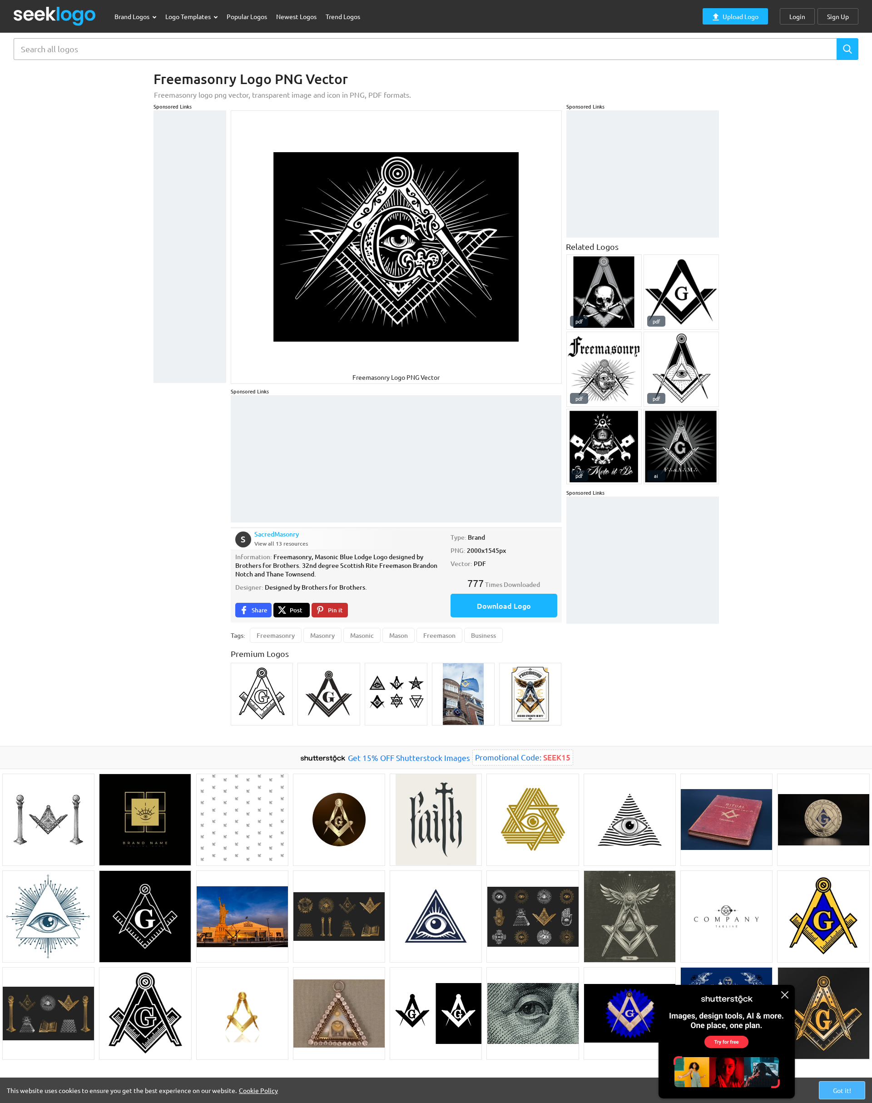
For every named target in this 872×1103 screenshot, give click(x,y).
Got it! (842, 1090)
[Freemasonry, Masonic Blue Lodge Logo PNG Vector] (604, 369)
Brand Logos (132, 16)
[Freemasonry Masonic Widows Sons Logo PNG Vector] (604, 446)
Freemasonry (276, 635)
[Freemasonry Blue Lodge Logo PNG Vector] (681, 292)
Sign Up (838, 16)
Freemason (439, 635)
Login (797, 16)
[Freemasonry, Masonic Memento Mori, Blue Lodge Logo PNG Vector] (604, 292)
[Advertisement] (190, 246)
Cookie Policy (258, 1090)
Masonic (362, 635)
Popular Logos (247, 16)
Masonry (322, 635)
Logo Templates (188, 16)
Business (483, 635)
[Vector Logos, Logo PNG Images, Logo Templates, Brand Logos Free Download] (55, 16)
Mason (398, 635)
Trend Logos (343, 16)
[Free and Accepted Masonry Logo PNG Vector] (681, 446)
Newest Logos (296, 16)
